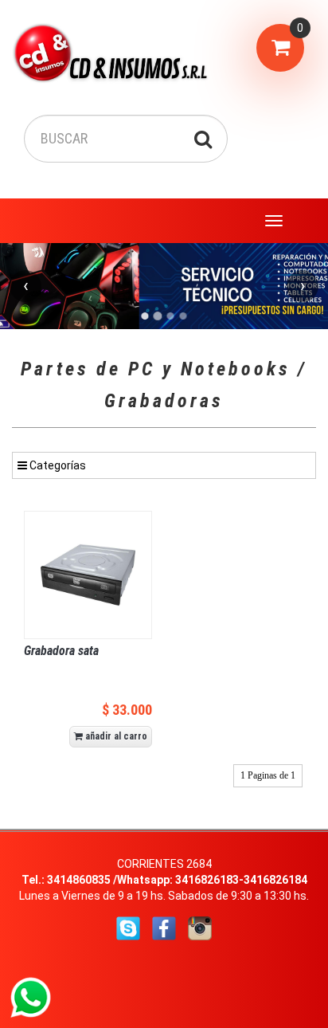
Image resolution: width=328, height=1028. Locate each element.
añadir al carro (115, 736)
